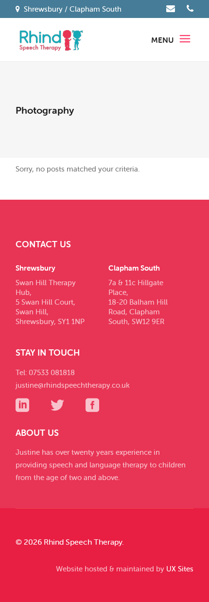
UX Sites (179, 568)
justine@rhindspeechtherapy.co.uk (73, 385)
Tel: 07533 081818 (45, 372)
